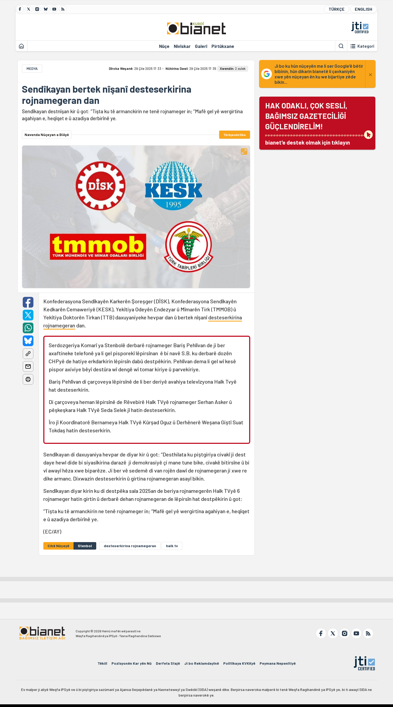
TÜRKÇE (337, 9)
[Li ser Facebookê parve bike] (28, 302)
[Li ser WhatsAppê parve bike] (28, 328)
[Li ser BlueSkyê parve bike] (28, 340)
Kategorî (365, 46)
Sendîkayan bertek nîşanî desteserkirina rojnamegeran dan (106, 94)
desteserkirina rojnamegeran (130, 545)
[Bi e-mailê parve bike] (28, 366)
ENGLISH (363, 9)
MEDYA (32, 68)
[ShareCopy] (28, 353)
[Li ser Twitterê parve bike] (28, 315)
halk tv (172, 545)
